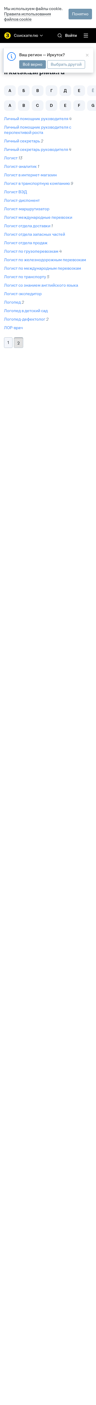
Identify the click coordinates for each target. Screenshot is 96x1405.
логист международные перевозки (38, 217)
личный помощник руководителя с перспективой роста (37, 130)
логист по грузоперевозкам (31, 251)
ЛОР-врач (13, 327)
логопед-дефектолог (24, 319)
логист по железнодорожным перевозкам (45, 260)
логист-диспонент (22, 200)
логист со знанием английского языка (41, 285)
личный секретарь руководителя (36, 149)
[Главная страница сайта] (7, 35)
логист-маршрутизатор (26, 209)
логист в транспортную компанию (37, 183)
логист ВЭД (15, 192)
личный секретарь (22, 141)
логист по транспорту (25, 276)
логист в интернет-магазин (30, 175)
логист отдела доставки (27, 226)
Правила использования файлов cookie (27, 16)
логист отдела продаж (25, 243)
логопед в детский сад (26, 310)
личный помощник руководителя (36, 118)
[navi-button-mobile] (86, 35)
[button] (10, 90)
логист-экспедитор (23, 293)
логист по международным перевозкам (42, 268)
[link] (60, 35)
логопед (12, 302)
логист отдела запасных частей (34, 234)
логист (11, 158)
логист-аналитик (20, 166)
